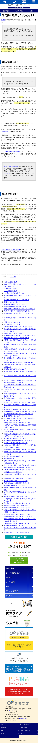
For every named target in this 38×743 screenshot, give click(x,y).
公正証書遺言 (15, 250)
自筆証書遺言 (5, 250)
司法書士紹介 (19, 11)
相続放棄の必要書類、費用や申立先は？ (17, 423)
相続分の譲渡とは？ (10, 282)
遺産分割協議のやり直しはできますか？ (17, 507)
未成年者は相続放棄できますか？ (15, 485)
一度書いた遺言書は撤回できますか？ (16, 293)
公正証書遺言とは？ (10, 291)
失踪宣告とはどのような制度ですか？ (16, 338)
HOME (5, 1)
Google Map (12, 711)
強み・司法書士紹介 (19, 573)
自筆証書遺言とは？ (10, 288)
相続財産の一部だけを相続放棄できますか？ (18, 467)
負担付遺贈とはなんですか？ (13, 333)
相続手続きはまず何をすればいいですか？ (18, 516)
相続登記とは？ (9, 458)
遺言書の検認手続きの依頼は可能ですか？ (18, 440)
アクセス (19, 596)
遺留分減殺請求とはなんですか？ (15, 304)
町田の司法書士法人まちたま (19, 4)
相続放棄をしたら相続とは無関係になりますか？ (20, 449)
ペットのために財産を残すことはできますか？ (19, 335)
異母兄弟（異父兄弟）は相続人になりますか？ (19, 514)
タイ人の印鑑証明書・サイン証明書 (15, 481)
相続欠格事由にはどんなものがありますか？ (18, 326)
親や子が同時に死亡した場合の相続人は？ (18, 532)
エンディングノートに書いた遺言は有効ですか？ (20, 402)
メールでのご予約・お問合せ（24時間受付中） (19, 560)
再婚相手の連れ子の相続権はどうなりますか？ (19, 311)
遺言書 (3, 20)
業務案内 (19, 577)
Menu (33, 1)
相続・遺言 (13, 277)
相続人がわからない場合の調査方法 (15, 505)
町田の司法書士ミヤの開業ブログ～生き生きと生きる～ (19, 613)
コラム (19, 603)
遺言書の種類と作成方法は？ (13, 525)
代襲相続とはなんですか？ (13, 322)
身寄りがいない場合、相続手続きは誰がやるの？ (20, 465)
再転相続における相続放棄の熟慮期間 (16, 483)
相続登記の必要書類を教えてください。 (17, 306)
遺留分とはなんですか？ (12, 302)
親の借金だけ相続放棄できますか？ (15, 443)
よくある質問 (19, 582)
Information (4, 737)
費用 (31, 11)
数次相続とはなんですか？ (13, 324)
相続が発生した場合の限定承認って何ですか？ (19, 309)
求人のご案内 (19, 623)
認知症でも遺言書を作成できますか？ (16, 456)
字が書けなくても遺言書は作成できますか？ (18, 503)
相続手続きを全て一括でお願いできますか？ (18, 478)
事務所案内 (6, 11)
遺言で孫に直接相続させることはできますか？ (19, 409)
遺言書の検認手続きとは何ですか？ (15, 438)
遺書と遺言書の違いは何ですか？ (15, 416)
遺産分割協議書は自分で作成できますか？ (18, 496)
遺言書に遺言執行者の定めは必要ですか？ (18, 369)
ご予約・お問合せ (19, 591)
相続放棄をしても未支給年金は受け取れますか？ (20, 523)
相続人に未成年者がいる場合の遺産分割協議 (18, 362)
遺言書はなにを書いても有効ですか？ (16, 300)
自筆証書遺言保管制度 (12, 151)
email (23, 1)
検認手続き (6, 131)
